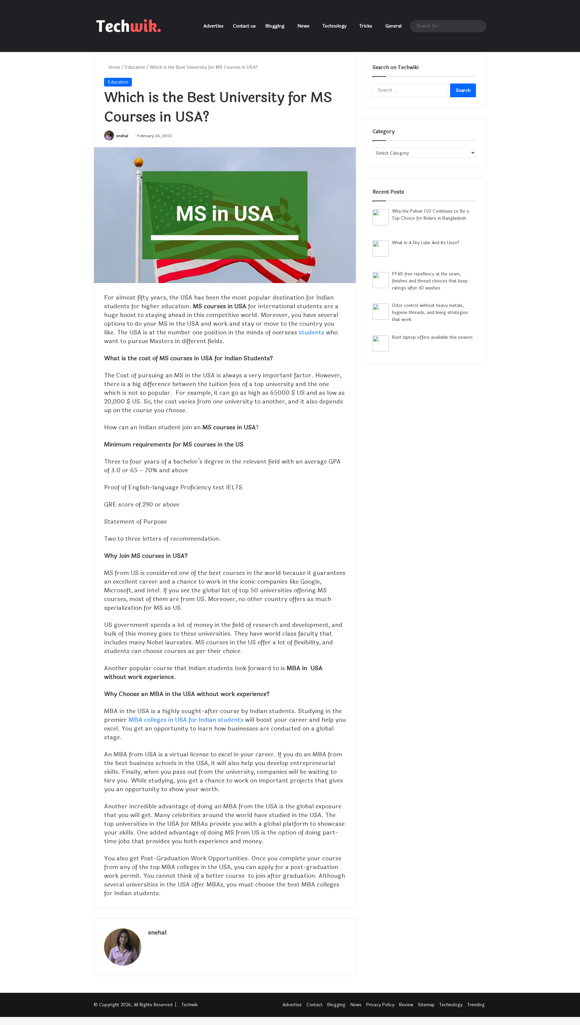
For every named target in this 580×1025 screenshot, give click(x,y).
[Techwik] (127, 26)
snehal (122, 136)
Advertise (213, 26)
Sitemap (426, 1005)
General (393, 26)
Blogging (274, 26)
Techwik (190, 1005)
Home (113, 67)
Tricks (365, 26)
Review (406, 1005)
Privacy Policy (380, 1005)
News (303, 26)
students (311, 332)
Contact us (244, 26)
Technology (334, 26)
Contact (314, 1005)
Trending (476, 1005)
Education (135, 67)
